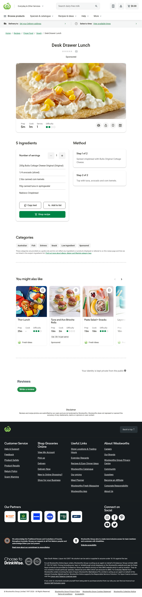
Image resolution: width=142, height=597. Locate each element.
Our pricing (76, 474)
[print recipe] (99, 125)
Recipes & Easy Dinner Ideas (85, 463)
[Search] (96, 6)
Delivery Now (44, 469)
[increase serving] (62, 155)
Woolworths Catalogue (82, 469)
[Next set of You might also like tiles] (121, 279)
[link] (71, 51)
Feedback (9, 454)
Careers (108, 449)
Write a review (28, 390)
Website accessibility (88, 545)
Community (110, 469)
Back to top (128, 429)
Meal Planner (77, 480)
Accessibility (79, 594)
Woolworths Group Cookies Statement (97, 592)
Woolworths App (79, 491)
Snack (39, 33)
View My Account (46, 452)
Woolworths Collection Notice (125, 592)
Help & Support (11, 449)
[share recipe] (106, 125)
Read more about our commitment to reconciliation (31, 547)
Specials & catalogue (40, 16)
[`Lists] (113, 6)
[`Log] (121, 6)
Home (8, 33)
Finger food (28, 33)
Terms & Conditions (65, 594)
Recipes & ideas (66, 16)
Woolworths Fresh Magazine (85, 485)
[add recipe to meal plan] (120, 125)
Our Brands (109, 454)
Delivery (41, 463)
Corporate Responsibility (116, 485)
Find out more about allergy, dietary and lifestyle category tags (68, 253)
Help (84, 16)
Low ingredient (68, 245)
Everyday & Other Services (29, 6)
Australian (22, 245)
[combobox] (78, 6)
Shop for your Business (49, 480)
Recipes (17, 33)
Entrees (43, 245)
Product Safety (11, 460)
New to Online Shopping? (50, 474)
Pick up (41, 458)
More (96, 16)
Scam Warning (11, 477)
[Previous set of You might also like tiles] (115, 279)
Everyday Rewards (80, 458)
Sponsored (71, 57)
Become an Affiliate (113, 480)
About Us (108, 491)
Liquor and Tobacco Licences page (63, 576)
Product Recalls (12, 465)
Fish (33, 245)
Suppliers (108, 474)
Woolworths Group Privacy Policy (67, 592)
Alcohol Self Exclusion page (54, 583)
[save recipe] (113, 125)
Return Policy (10, 471)
